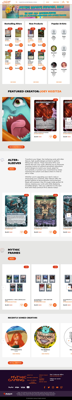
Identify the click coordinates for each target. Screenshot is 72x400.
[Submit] (16, 2)
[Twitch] (61, 387)
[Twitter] (49, 387)
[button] (69, 120)
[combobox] (27, 2)
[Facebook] (44, 387)
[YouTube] (57, 387)
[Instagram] (53, 387)
